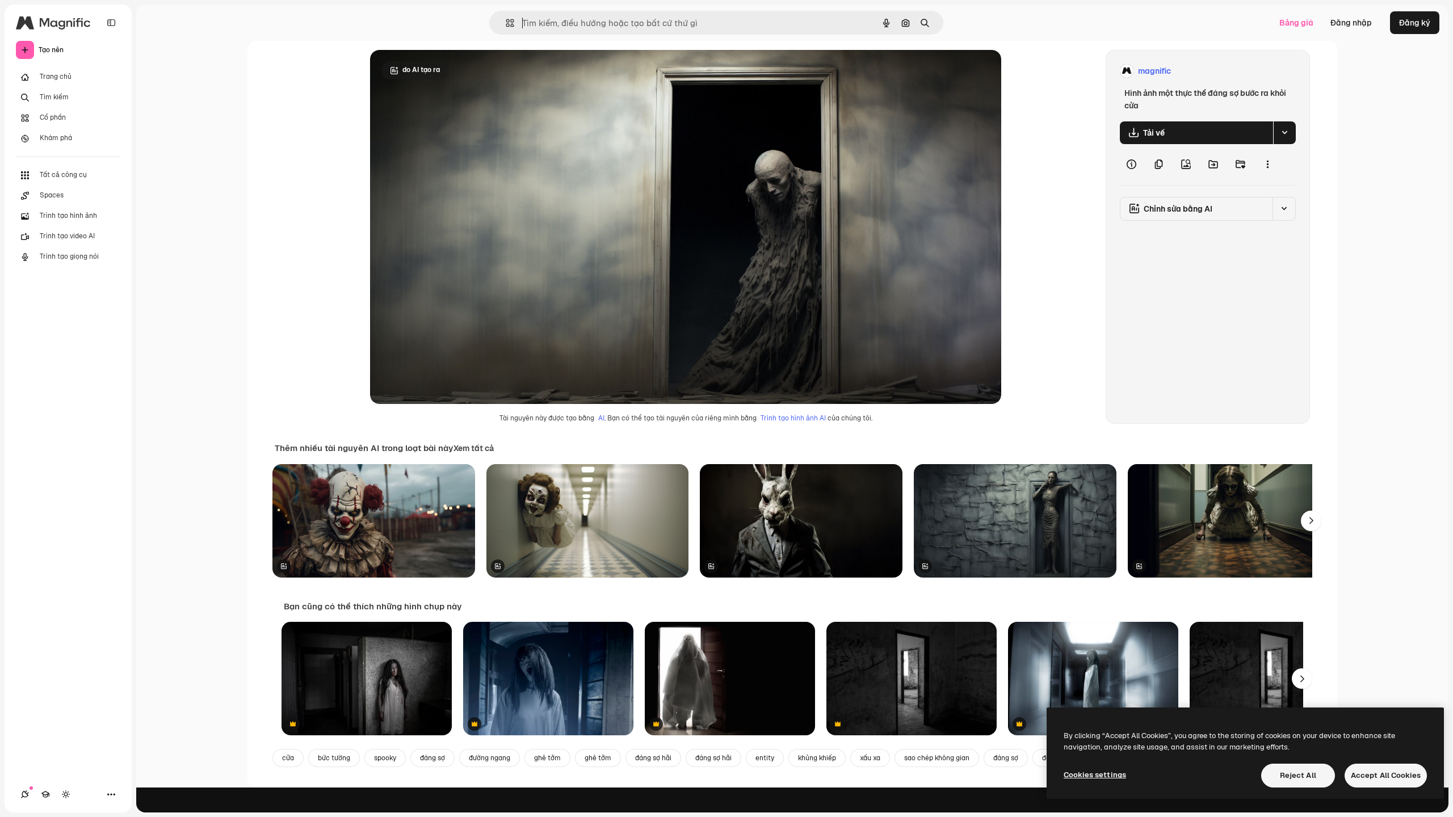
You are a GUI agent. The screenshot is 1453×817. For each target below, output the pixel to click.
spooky (385, 758)
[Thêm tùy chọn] (1267, 164)
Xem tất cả (473, 448)
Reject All (1298, 775)
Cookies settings (1095, 775)
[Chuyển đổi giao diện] (66, 794)
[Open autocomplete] (505, 23)
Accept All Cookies (1386, 775)
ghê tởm (547, 758)
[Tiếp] (1311, 521)
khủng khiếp (817, 758)
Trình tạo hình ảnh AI (793, 418)
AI (601, 418)
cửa (288, 758)
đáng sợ (432, 758)
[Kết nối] (25, 794)
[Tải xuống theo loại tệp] (1284, 132)
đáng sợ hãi (653, 758)
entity (764, 758)
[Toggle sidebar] (111, 23)
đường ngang (489, 758)
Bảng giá (1296, 23)
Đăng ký (1414, 23)
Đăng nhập (1351, 23)
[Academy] (45, 794)
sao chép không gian (936, 758)
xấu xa (870, 758)
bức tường (334, 758)
